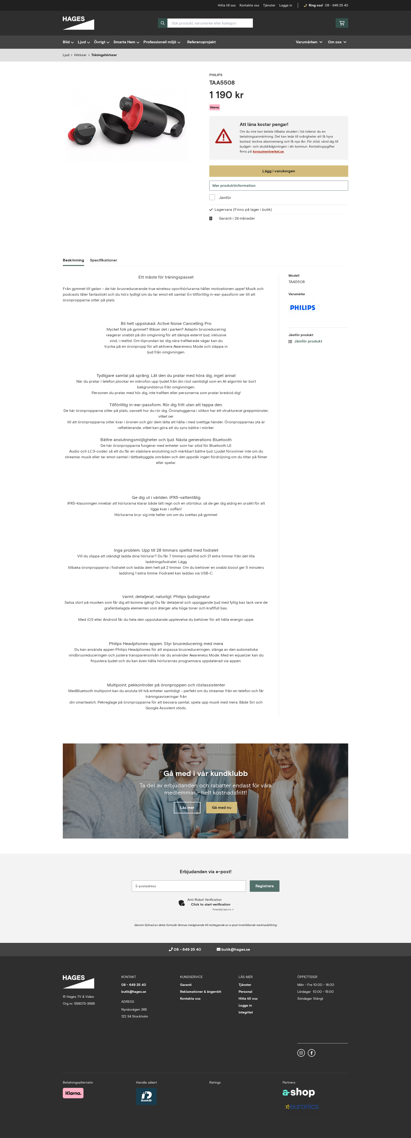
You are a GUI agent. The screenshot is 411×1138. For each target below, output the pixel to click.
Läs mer (187, 807)
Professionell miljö (159, 42)
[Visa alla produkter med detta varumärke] (318, 308)
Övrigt (99, 42)
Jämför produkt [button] (307, 341)
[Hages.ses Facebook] (311, 1053)
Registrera (264, 886)
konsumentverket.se (268, 151)
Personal (245, 991)
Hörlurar (80, 55)
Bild (66, 42)
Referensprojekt (201, 42)
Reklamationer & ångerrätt (200, 991)
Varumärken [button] (307, 42)
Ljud (82, 42)
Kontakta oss (249, 5)
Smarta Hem (124, 42)
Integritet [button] (246, 1012)
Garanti (186, 985)
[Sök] (162, 23)
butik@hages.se (235, 949)
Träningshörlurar (104, 55)
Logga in (285, 5)
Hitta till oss (248, 998)
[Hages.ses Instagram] (301, 1053)
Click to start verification (210, 904)
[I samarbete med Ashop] (299, 1092)
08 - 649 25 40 (336, 5)
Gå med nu (221, 807)
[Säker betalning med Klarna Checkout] (73, 1093)
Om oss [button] (335, 42)
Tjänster (269, 5)
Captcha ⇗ (223, 909)
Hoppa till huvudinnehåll (203, 6)
